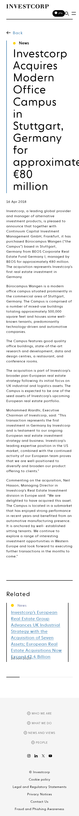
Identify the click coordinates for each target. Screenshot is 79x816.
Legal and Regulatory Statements (40, 787)
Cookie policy (39, 779)
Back (18, 33)
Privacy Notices (39, 794)
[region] (39, 677)
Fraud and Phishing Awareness (39, 809)
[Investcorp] (27, 6)
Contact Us (39, 801)
